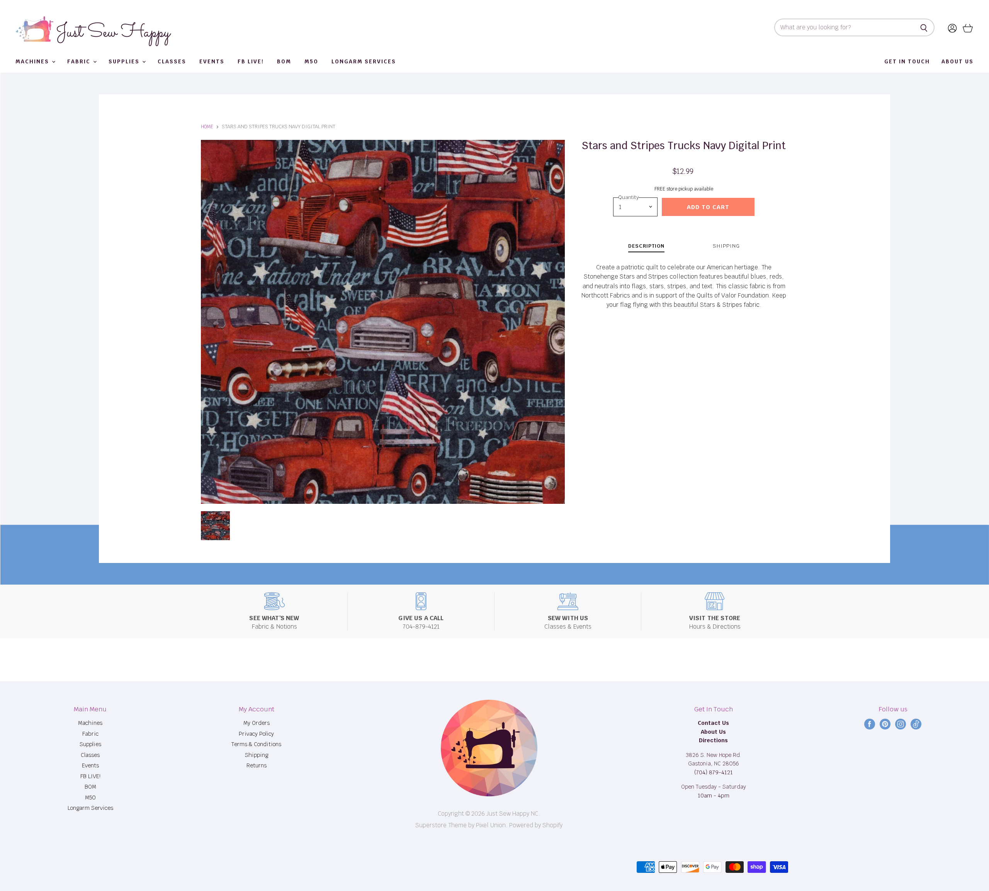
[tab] (646, 247)
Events (211, 61)
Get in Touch (907, 61)
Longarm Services (363, 61)
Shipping (256, 755)
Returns (256, 765)
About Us (957, 61)
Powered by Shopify (535, 825)
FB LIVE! (251, 61)
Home (207, 126)
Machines (33, 61)
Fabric (79, 61)
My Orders (256, 722)
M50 (311, 61)
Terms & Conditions (256, 744)
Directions (713, 740)
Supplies (125, 61)
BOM (284, 61)
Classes (172, 61)
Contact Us (713, 722)
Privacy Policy (256, 733)
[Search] (924, 27)
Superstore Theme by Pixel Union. (461, 825)
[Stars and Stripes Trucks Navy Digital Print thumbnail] (215, 525)
